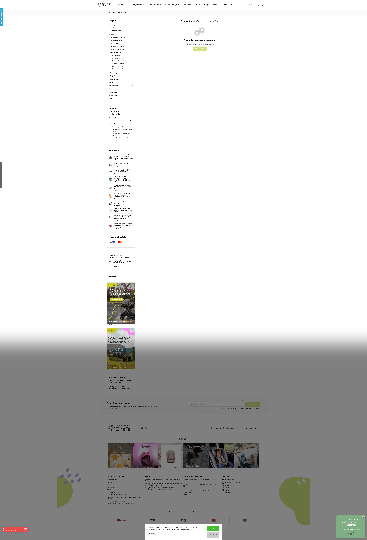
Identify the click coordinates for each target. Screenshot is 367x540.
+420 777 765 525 (253, 428)
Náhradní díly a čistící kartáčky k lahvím (122, 130)
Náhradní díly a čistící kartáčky (120, 127)
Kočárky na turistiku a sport (120, 69)
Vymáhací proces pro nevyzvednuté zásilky (120, 503)
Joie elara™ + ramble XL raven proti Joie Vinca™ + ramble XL (201, 485)
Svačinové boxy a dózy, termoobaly (121, 121)
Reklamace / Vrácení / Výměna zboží (118, 501)
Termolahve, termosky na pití (119, 124)
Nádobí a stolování (114, 118)
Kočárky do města (118, 66)
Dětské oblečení (114, 85)
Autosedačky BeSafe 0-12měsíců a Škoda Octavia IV (120, 387)
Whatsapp (146, 428)
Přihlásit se (252, 404)
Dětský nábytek (114, 76)
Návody (109, 489)
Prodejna (109, 482)
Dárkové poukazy (114, 105)
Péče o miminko (114, 79)
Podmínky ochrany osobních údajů (117, 494)
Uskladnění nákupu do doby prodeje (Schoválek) (120, 262)
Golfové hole (114, 43)
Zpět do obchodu (199, 48)
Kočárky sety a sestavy (117, 49)
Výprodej (111, 102)
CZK (250, 4)
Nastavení (151, 533)
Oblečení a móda (114, 89)
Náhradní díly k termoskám (120, 138)
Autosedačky (113, 73)
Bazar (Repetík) (115, 267)
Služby (111, 98)
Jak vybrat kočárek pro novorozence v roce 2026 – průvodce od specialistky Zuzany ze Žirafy (160, 488)
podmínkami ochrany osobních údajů (249, 408)
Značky (111, 142)
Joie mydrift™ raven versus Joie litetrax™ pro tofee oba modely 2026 (201, 491)
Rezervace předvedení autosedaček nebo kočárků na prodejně (123, 497)
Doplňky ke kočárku (116, 58)
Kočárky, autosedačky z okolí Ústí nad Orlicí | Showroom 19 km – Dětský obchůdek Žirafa (163, 484)
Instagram (141, 428)
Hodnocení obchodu (192, 512)
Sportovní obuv (115, 111)
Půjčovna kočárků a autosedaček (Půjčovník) (119, 256)
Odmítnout (213, 535)
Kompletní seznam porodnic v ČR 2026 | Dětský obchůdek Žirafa (163, 480)
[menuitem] (122, 5)
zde (187, 530)
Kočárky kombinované (117, 37)
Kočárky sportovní (116, 40)
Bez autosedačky (115, 31)
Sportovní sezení (115, 52)
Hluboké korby (115, 55)
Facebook (136, 428)
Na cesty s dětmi (114, 95)
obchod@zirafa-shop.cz (226, 428)
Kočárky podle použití (117, 61)
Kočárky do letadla (118, 63)
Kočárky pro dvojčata (117, 46)
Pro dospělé (112, 108)
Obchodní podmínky (113, 492)
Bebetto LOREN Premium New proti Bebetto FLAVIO (200, 479)
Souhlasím (213, 529)
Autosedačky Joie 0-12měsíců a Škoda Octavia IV (120, 382)
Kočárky (111, 34)
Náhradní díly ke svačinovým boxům (121, 134)
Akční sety (112, 25)
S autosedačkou (115, 28)
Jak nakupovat (111, 487)
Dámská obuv (116, 114)
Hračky (111, 82)
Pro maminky (113, 92)
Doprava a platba (112, 479)
